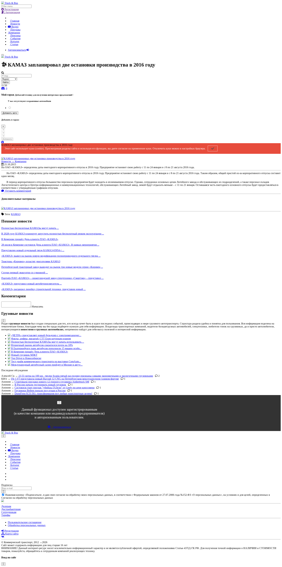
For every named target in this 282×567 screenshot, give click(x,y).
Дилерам (6, 506)
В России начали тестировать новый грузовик (40, 384)
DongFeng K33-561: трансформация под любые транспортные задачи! (53, 393)
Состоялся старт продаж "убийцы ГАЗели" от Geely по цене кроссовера (54, 387)
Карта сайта (11, 533)
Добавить (7, 139)
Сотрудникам (8, 512)
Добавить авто (10, 113)
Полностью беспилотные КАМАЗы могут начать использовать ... (47, 341)
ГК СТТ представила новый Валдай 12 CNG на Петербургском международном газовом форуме (65, 378)
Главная (14, 20)
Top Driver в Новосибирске (26, 358)
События (15, 38)
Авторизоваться (17, 50)
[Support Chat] (9, 476)
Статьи (14, 44)
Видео (14, 26)
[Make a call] (9, 479)
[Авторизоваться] (2, 142)
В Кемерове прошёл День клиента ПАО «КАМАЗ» (39, 351)
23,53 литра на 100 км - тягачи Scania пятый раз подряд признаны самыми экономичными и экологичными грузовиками (85, 375)
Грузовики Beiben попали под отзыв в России (40, 390)
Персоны (15, 35)
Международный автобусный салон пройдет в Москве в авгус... (47, 364)
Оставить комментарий (18, 190)
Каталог (14, 41)
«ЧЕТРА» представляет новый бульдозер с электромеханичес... (46, 335)
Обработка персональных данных (27, 525)
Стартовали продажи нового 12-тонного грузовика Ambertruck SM (52, 381)
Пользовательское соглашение (24, 522)
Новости (15, 23)
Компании (14, 32)
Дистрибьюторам (11, 509)
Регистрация (11, 9)
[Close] (59, 402)
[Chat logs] (9, 473)
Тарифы (5, 515)
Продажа (15, 29)
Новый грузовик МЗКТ (24, 355)
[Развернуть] (3, 320)
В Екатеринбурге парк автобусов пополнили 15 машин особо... (46, 348)
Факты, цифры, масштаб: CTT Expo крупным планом (41, 338)
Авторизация (12, 12)
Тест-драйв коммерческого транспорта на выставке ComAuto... (46, 361)
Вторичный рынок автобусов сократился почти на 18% (42, 345)
